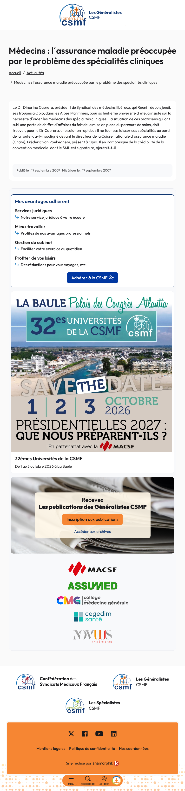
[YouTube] (99, 733)
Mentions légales (50, 748)
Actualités (35, 72)
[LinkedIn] (114, 733)
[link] (105, 763)
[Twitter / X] (71, 733)
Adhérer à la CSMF (89, 278)
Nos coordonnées (134, 748)
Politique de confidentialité (92, 748)
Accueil (15, 72)
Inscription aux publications (92, 519)
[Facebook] (85, 733)
